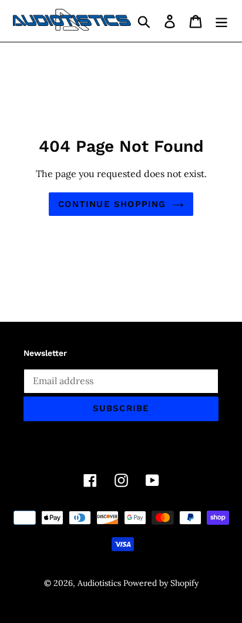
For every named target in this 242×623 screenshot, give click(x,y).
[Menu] (221, 21)
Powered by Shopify (161, 583)
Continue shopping (112, 204)
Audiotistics (99, 583)
